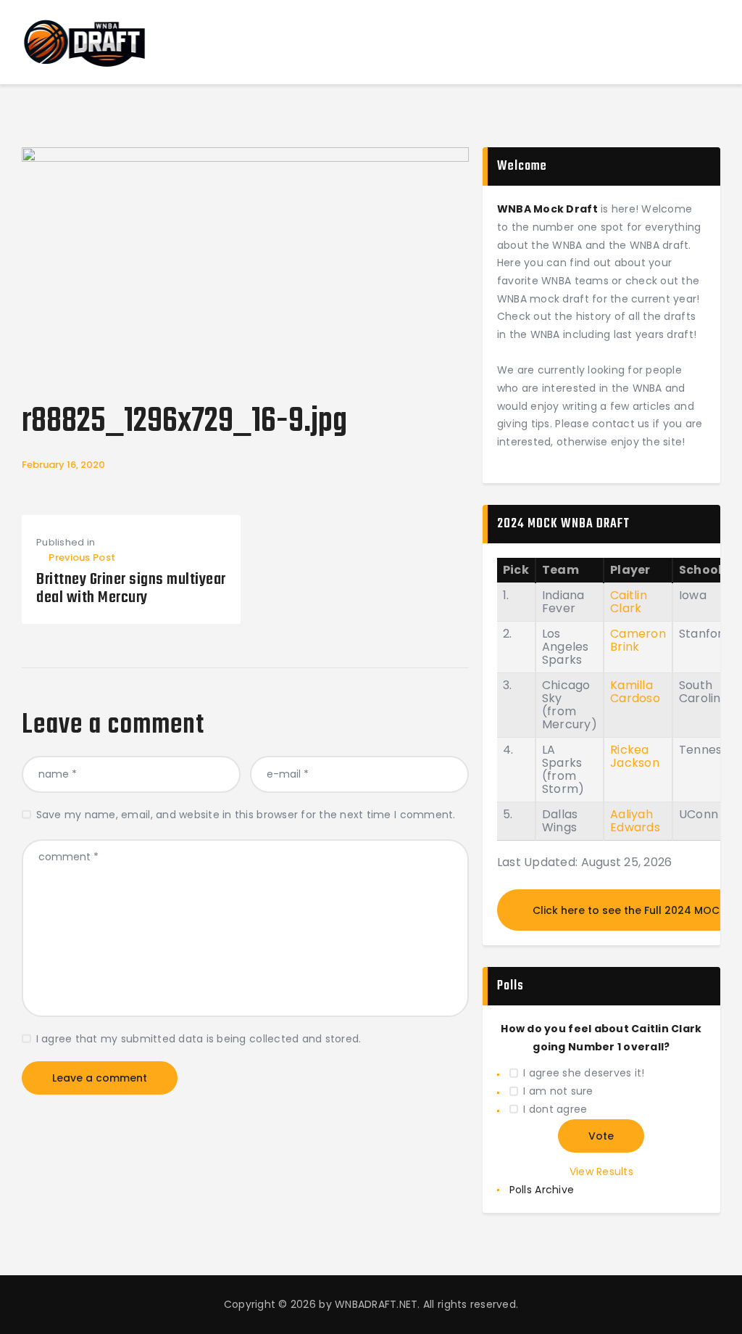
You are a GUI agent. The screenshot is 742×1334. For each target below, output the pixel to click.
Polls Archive (541, 1189)
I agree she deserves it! (583, 1073)
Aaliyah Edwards (635, 821)
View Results (601, 1171)
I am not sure (558, 1091)
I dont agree (555, 1109)
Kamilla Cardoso (635, 692)
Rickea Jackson (634, 756)
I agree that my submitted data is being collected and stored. (199, 1039)
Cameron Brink (638, 640)
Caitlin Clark (628, 602)
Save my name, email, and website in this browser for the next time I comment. (246, 814)
